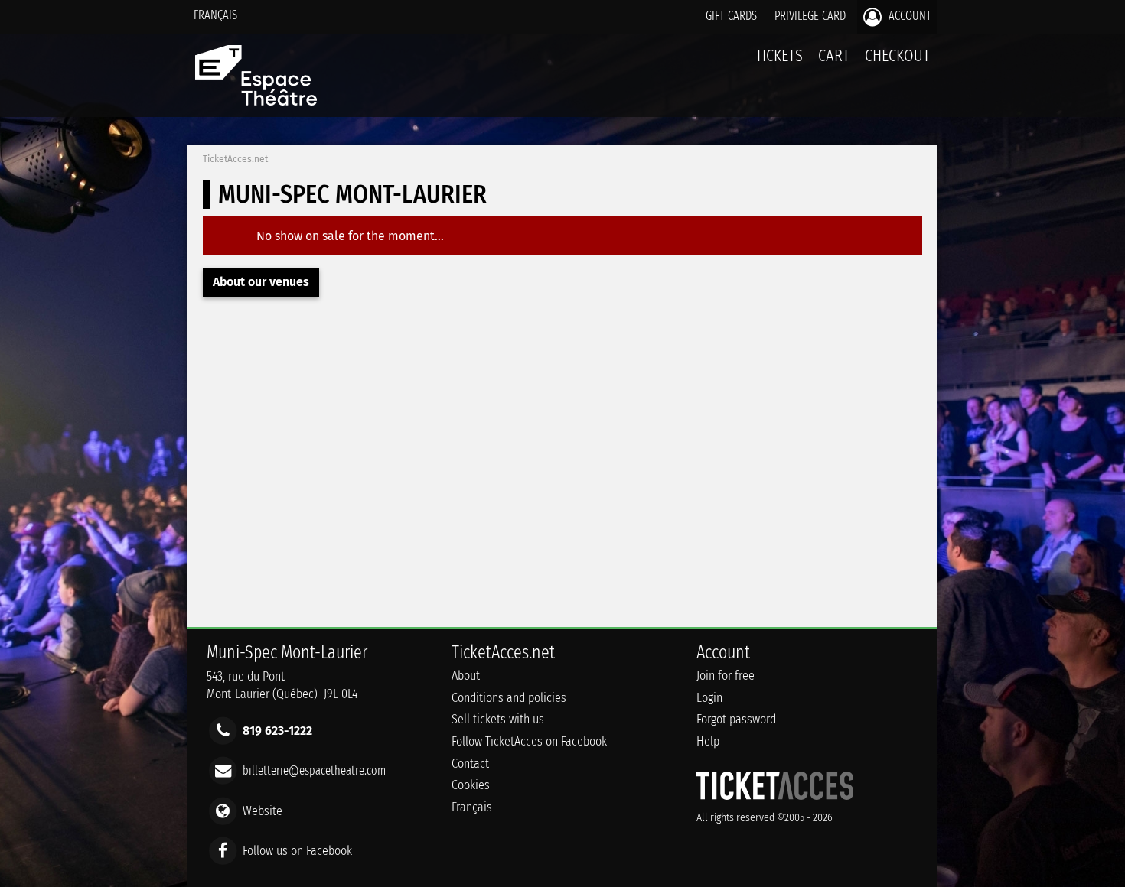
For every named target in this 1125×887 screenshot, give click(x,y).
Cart (833, 55)
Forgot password (736, 719)
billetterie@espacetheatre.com (314, 770)
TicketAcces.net (235, 159)
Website (262, 810)
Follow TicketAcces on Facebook (529, 741)
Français (215, 15)
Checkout (897, 55)
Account (908, 15)
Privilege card (810, 15)
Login (709, 697)
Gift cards (731, 15)
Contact (470, 763)
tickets (779, 55)
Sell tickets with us (498, 719)
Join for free (725, 675)
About (466, 675)
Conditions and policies (509, 697)
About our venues (261, 282)
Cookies (471, 785)
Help (707, 741)
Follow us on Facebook (297, 850)
